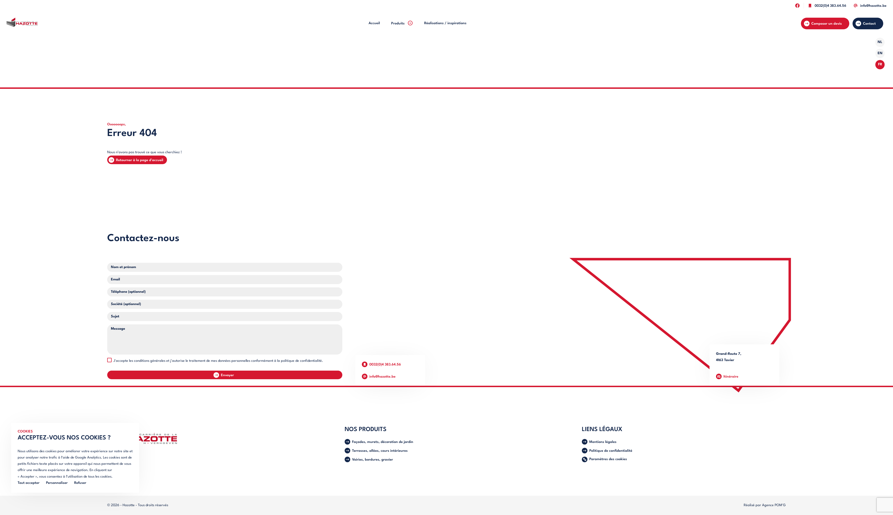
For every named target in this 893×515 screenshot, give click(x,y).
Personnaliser (57, 483)
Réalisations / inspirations (445, 23)
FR (880, 64)
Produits (398, 23)
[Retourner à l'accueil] (22, 23)
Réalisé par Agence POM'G (765, 505)
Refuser (80, 483)
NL (880, 42)
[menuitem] (374, 23)
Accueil (374, 23)
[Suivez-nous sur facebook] (797, 5)
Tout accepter (29, 483)
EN (880, 53)
